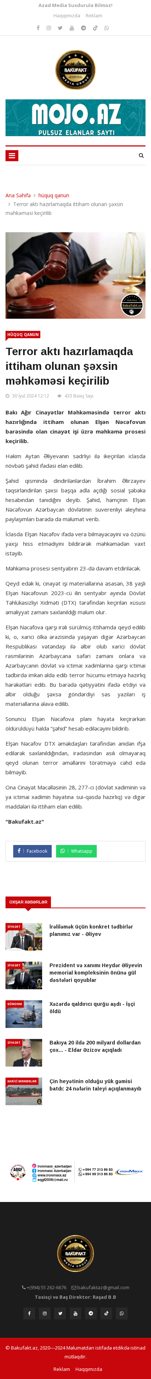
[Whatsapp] (106, 27)
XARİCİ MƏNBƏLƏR (22, 1081)
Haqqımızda (67, 15)
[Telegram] (84, 27)
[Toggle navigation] (11, 155)
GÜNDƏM (14, 1004)
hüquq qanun (53, 195)
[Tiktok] (96, 27)
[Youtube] (73, 27)
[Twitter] (61, 27)
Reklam (94, 15)
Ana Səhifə (18, 195)
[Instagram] (39, 27)
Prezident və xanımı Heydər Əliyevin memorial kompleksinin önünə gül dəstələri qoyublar (95, 972)
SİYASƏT (14, 926)
